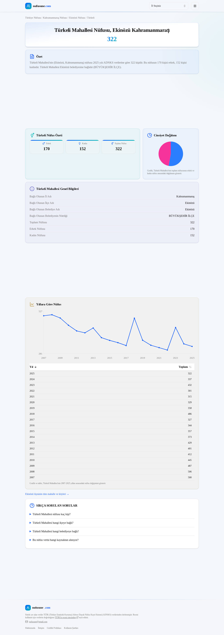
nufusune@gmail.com (38, 621)
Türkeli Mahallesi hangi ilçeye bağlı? (53, 522)
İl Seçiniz (156, 6)
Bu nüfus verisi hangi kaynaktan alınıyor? (56, 539)
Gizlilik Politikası (54, 628)
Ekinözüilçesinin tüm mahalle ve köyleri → (47, 494)
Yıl (31, 366)
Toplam (183, 366)
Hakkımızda (30, 628)
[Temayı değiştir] (195, 6)
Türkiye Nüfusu (33, 17)
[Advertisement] (112, 101)
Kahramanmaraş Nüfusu (55, 17)
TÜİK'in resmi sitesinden (65, 617)
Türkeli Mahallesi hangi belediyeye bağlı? (56, 531)
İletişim (41, 628)
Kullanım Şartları (71, 628)
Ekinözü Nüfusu (77, 17)
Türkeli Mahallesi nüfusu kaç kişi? (52, 514)
